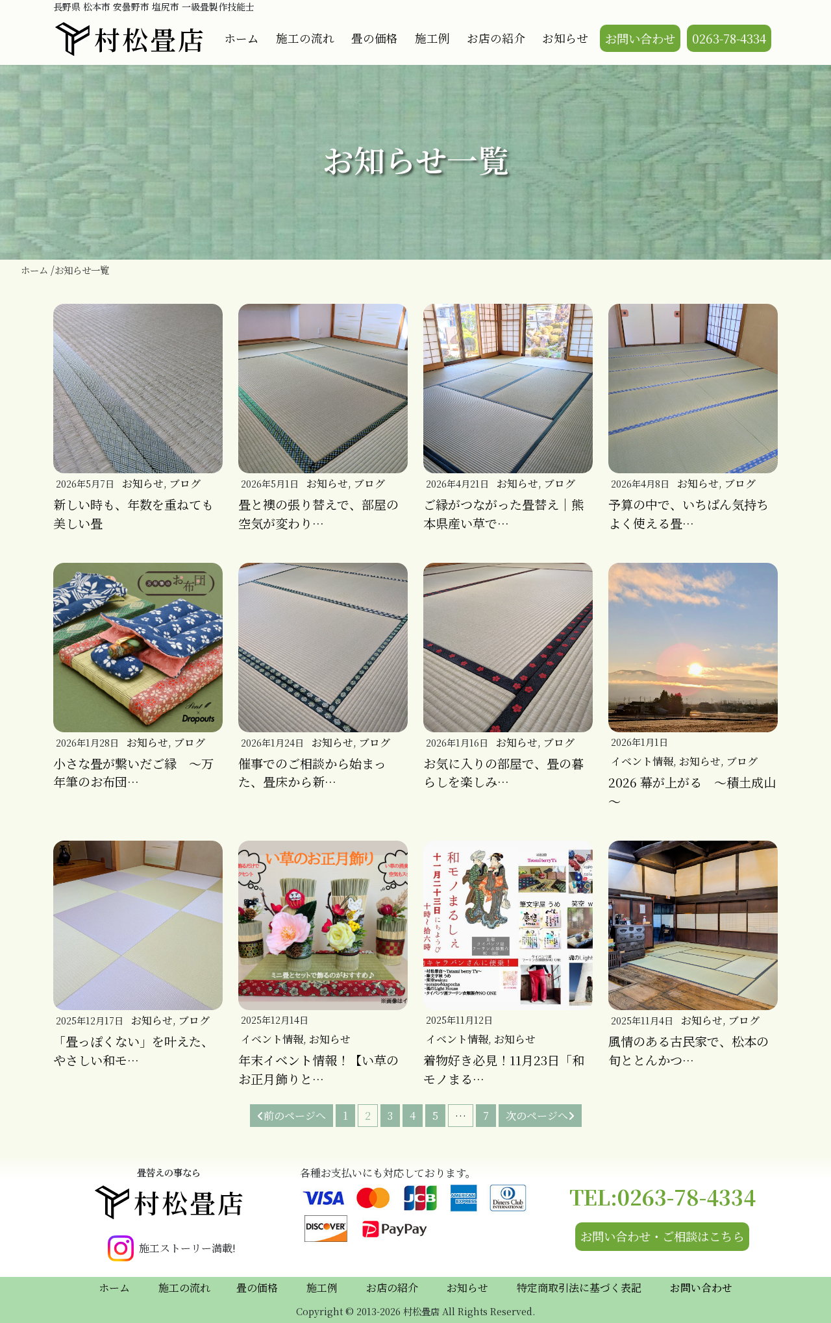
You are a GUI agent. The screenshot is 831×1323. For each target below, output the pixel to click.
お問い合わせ (640, 38)
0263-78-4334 (729, 38)
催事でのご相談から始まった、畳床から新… (312, 772)
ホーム (241, 38)
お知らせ (565, 38)
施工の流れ (305, 38)
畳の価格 (374, 38)
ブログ (185, 483)
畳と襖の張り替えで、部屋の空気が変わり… (318, 513)
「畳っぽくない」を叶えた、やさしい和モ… (133, 1050)
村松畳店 (150, 38)
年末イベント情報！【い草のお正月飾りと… (318, 1069)
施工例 (432, 38)
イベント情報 (642, 761)
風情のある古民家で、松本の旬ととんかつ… (688, 1050)
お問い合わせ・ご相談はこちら (662, 1236)
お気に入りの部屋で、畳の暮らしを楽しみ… (503, 772)
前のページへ (295, 1115)
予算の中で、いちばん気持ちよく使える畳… (688, 513)
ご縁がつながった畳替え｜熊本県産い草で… (503, 513)
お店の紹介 (496, 38)
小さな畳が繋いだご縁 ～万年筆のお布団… (133, 772)
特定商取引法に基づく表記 (579, 1287)
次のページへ (537, 1115)
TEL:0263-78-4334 (662, 1196)
